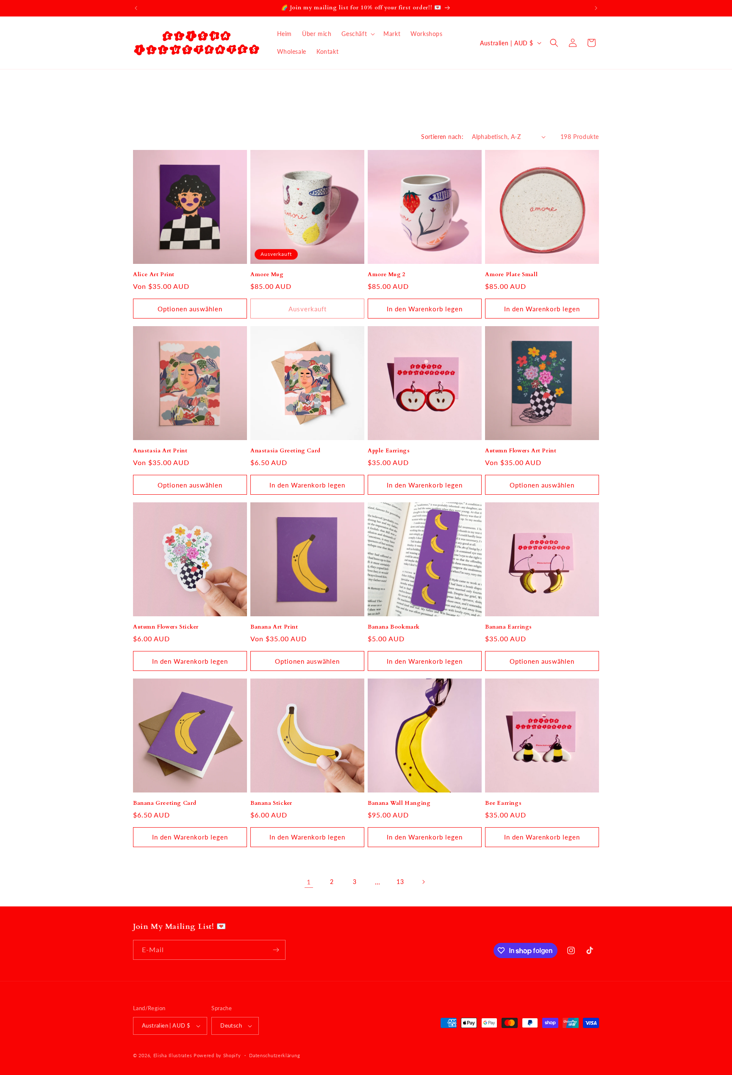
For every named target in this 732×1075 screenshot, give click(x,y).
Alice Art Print (154, 274)
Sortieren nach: (442, 136)
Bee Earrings (503, 803)
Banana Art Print (274, 627)
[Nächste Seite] (423, 882)
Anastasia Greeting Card (285, 450)
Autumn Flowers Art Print (520, 450)
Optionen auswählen (190, 309)
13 (400, 881)
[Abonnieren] (275, 950)
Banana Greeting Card (165, 803)
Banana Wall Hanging (399, 803)
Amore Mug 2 (387, 274)
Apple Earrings (389, 450)
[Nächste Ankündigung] (596, 8)
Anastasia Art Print (160, 450)
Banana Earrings (508, 627)
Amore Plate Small (511, 274)
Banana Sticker (271, 803)
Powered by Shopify (217, 1055)
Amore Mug (266, 274)
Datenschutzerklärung (274, 1055)
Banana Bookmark (394, 627)
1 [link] (309, 882)
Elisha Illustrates (172, 1055)
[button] (357, 34)
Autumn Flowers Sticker (165, 627)
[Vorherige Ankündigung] (136, 8)
